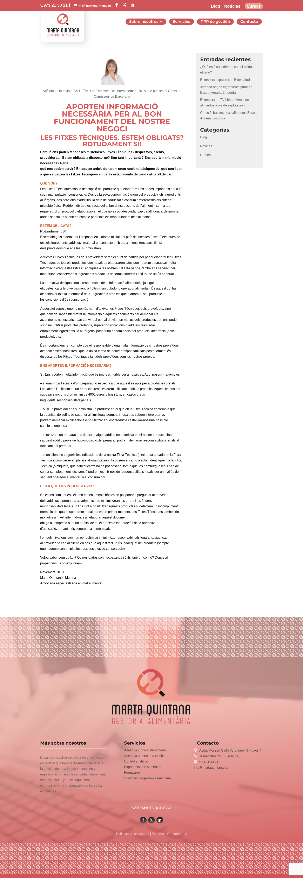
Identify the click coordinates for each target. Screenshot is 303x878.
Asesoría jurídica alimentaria (145, 750)
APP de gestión (215, 22)
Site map (158, 834)
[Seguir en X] (151, 820)
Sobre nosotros (144, 22)
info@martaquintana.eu (211, 767)
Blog (215, 6)
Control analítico (136, 761)
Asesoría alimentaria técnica (145, 756)
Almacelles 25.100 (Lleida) (219, 756)
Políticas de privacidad (133, 834)
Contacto (249, 22)
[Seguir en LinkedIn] (159, 820)
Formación (132, 772)
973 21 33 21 (208, 762)
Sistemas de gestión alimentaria (147, 778)
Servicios (181, 22)
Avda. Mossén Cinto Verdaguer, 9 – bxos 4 (230, 750)
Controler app (176, 834)
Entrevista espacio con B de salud (225, 80)
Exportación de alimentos (142, 767)
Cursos (254, 6)
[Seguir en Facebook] (143, 820)
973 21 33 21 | (56, 5)
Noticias (232, 6)
